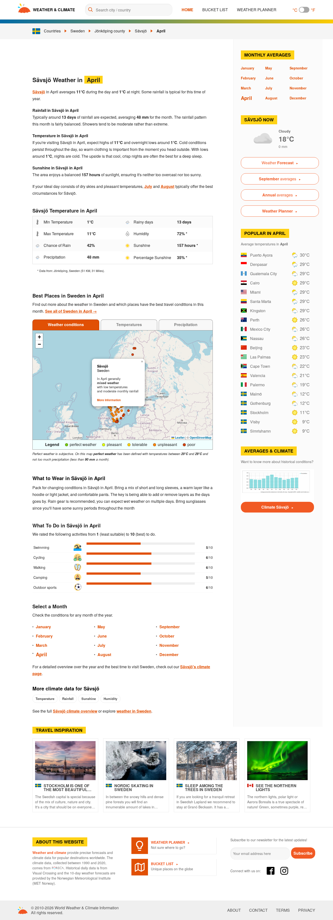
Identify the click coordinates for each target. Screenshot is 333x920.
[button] (116, 414)
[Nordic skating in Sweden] (136, 760)
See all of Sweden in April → (71, 311)
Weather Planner (256, 9)
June (102, 636)
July (148, 186)
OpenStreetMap (200, 437)
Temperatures (129, 324)
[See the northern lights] (277, 760)
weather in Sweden (134, 711)
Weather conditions (66, 324)
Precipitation (185, 324)
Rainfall (68, 698)
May (101, 626)
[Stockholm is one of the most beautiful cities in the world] (65, 760)
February (44, 636)
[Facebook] (270, 871)
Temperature (45, 698)
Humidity (110, 698)
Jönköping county (110, 31)
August (167, 186)
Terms (283, 910)
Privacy (306, 910)
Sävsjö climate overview (75, 711)
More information (109, 400)
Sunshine (88, 698)
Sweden (77, 31)
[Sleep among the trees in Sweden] (206, 760)
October (166, 636)
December (168, 654)
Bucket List (215, 9)
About (234, 910)
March (41, 645)
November (169, 645)
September (169, 626)
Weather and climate (49, 852)
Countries (52, 31)
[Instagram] (284, 871)
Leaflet (179, 437)
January (43, 626)
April (161, 31)
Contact (258, 910)
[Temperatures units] (304, 10)
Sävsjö (141, 31)
